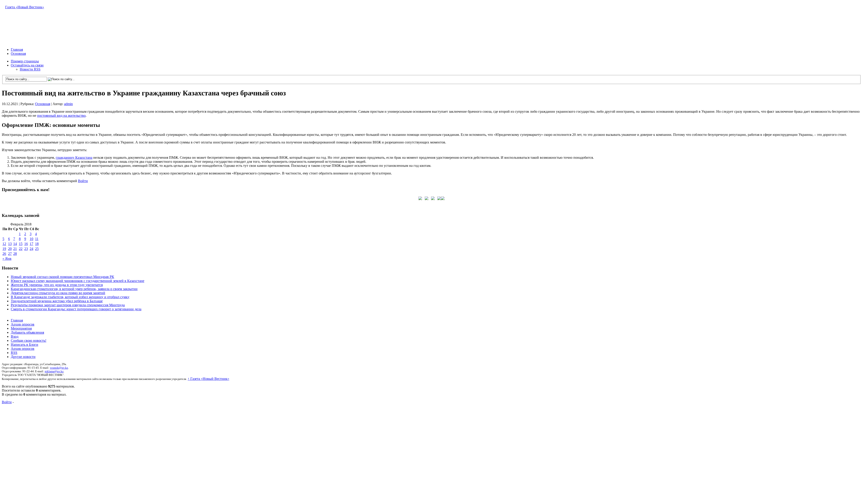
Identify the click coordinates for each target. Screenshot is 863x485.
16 (26, 244)
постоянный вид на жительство (61, 115)
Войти (83, 181)
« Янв (6, 258)
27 (10, 254)
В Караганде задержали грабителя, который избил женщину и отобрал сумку (70, 297)
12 (4, 244)
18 (37, 244)
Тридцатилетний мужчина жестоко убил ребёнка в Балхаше (57, 301)
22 (20, 249)
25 (37, 249)
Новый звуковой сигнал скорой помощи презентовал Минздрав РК (62, 277)
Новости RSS (30, 69)
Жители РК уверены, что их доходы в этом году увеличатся (57, 285)
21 (15, 249)
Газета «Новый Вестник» (24, 7)
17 (31, 244)
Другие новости (23, 357)
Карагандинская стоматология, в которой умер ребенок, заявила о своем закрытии (74, 289)
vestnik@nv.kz (59, 367)
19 (4, 249)
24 (31, 249)
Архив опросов (22, 324)
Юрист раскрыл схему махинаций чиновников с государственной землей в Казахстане (77, 281)
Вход (14, 336)
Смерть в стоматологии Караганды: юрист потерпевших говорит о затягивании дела (76, 309)
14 (15, 244)
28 (15, 254)
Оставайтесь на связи (27, 65)
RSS (14, 353)
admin (68, 104)
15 (20, 244)
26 (4, 254)
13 (10, 244)
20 (10, 249)
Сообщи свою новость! (28, 340)
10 (31, 239)
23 (26, 249)
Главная (17, 49)
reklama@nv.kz (54, 371)
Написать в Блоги (24, 344)
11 (36, 239)
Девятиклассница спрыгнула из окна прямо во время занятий (58, 293)
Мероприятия (21, 328)
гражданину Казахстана (74, 157)
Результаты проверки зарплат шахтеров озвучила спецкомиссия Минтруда (68, 305)
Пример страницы (25, 61)
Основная (18, 53)
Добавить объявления (27, 332)
